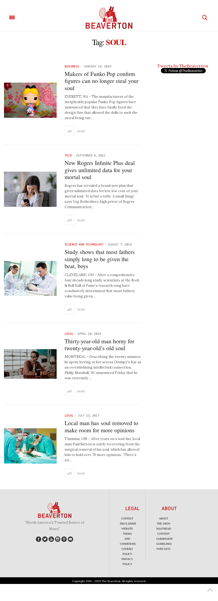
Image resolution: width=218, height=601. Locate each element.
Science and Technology (84, 244)
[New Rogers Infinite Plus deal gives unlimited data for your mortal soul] (30, 189)
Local (69, 333)
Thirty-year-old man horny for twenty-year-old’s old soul (99, 344)
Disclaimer (128, 523)
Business (72, 66)
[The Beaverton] (109, 17)
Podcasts (163, 548)
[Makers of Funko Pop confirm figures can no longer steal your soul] (30, 100)
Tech (68, 155)
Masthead (163, 528)
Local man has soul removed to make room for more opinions (101, 426)
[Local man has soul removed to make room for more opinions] (30, 445)
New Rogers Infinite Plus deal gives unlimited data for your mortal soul (100, 170)
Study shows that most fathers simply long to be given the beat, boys (100, 259)
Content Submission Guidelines (164, 538)
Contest (127, 518)
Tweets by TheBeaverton (182, 65)
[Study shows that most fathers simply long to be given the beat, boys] (30, 278)
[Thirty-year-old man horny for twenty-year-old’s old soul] (30, 364)
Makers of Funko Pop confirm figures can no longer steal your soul (102, 81)
